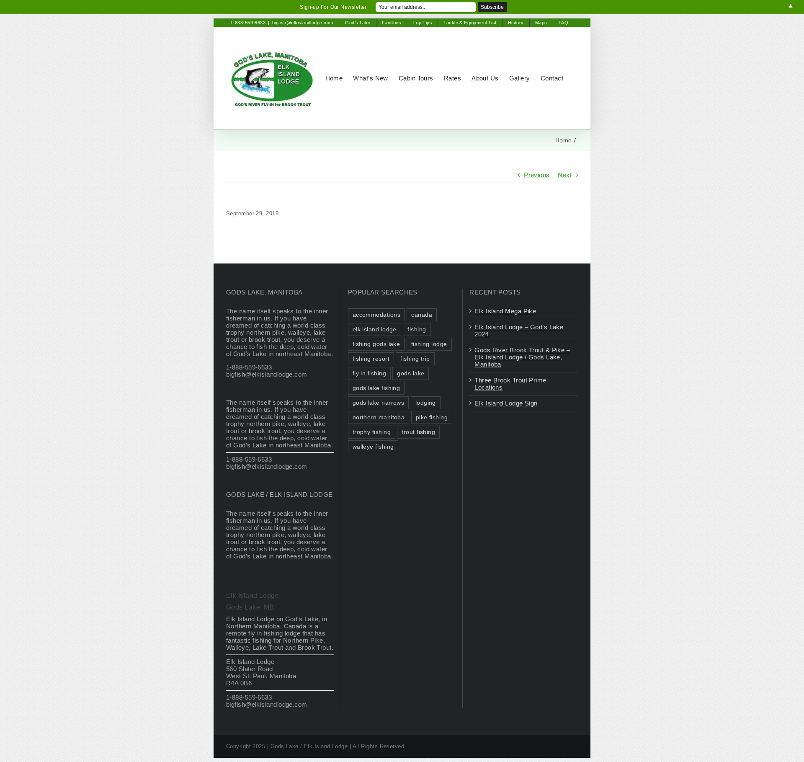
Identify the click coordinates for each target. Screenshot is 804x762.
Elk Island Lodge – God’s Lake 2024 (518, 330)
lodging (425, 403)
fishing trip (415, 359)
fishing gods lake (376, 344)
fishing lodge (429, 344)
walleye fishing (373, 447)
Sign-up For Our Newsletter (333, 7)
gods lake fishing (376, 388)
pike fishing (432, 417)
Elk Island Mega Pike (505, 311)
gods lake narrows (379, 403)
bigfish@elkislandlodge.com (302, 22)
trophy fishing (372, 432)
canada (421, 315)
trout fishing (418, 432)
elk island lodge (375, 329)
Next (565, 174)
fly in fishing (369, 373)
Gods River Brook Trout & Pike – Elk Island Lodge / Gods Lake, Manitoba (522, 357)
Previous (537, 174)
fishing (416, 329)
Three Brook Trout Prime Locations (510, 384)
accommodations (376, 315)
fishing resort (371, 359)
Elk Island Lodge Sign (505, 403)
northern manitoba (379, 417)
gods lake (410, 373)
